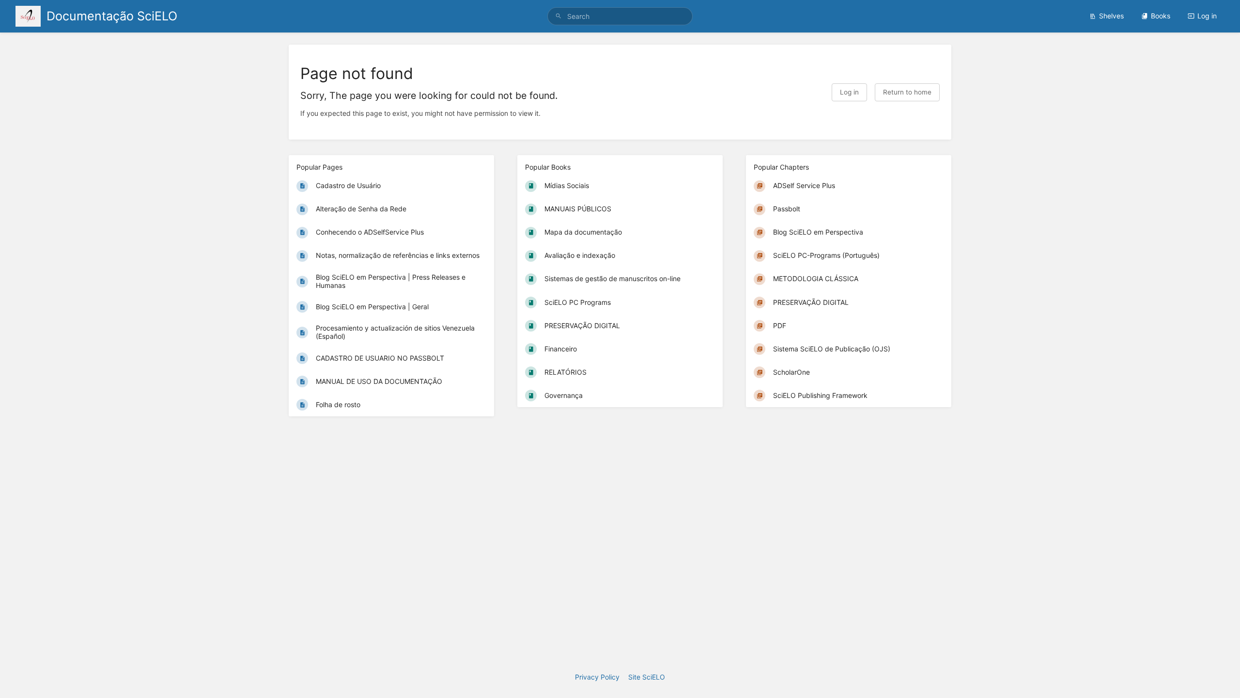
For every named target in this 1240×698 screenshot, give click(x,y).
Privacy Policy (597, 677)
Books (1160, 16)
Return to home (907, 92)
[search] (620, 16)
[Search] (558, 16)
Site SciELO (646, 677)
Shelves (1111, 16)
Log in (1207, 16)
